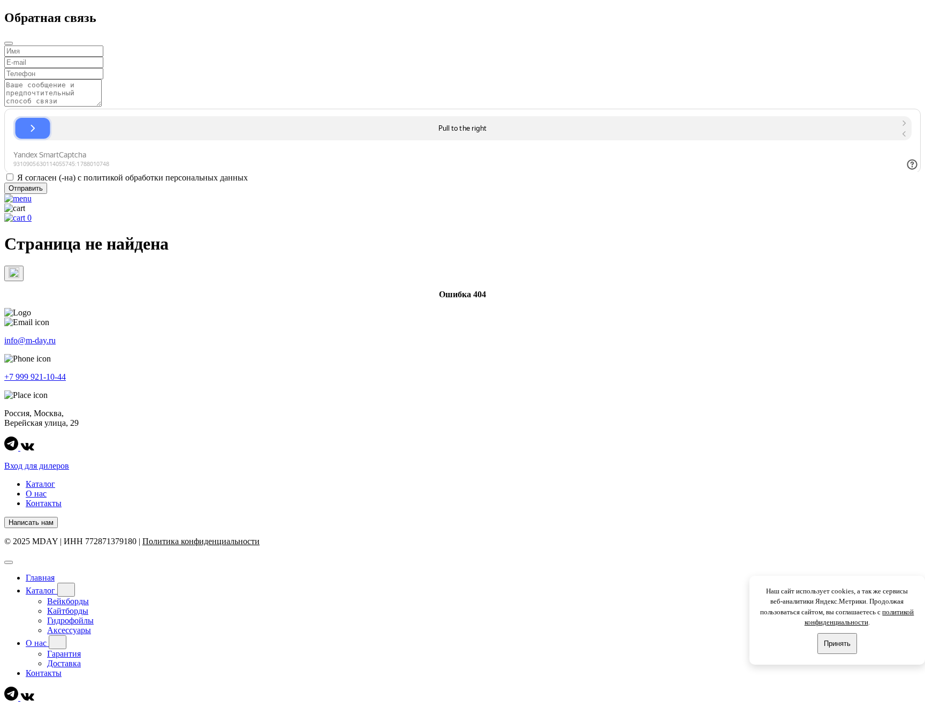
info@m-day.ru (30, 340)
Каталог (40, 483)
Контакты (44, 503)
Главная (40, 577)
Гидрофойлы (70, 620)
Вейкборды (68, 601)
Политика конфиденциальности (201, 541)
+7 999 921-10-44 (35, 376)
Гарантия (64, 653)
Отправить (26, 188)
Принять (837, 644)
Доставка (64, 663)
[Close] (8, 562)
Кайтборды (67, 610)
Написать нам (31, 522)
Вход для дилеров (36, 465)
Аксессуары (69, 630)
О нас (36, 493)
